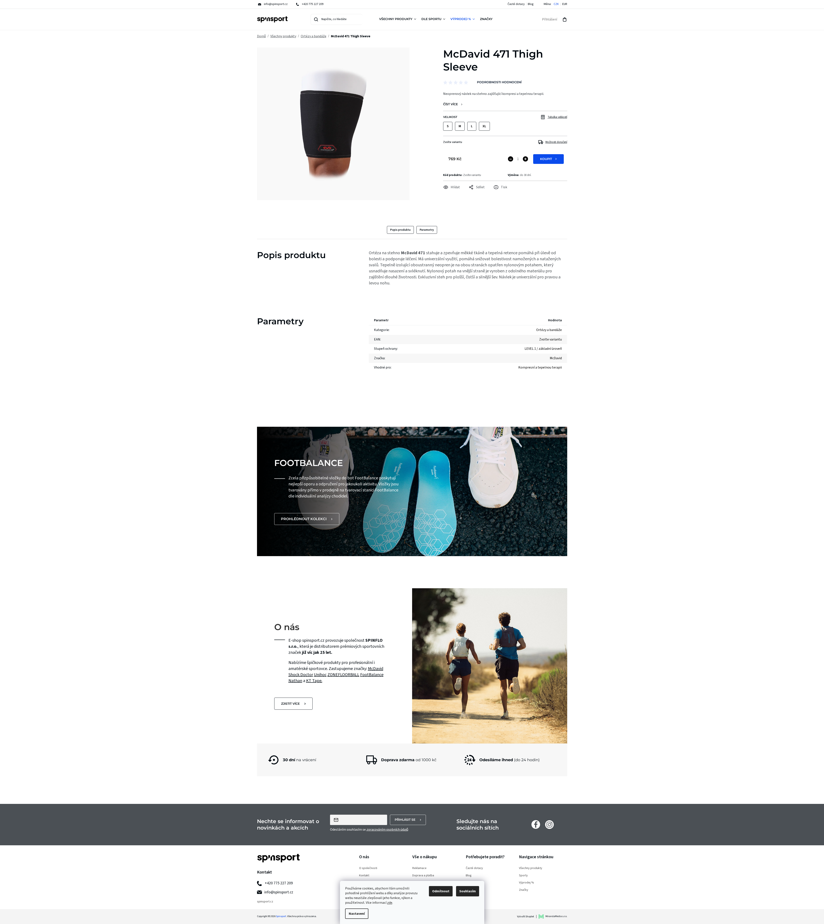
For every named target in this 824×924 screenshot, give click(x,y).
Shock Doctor (300, 675)
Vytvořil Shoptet (525, 916)
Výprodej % (526, 883)
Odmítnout (440, 891)
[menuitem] (398, 19)
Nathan (295, 681)
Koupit (546, 159)
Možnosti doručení (556, 142)
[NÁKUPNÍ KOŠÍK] (564, 19)
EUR (564, 4)
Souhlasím (467, 891)
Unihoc (320, 675)
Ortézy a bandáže (549, 330)
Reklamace (419, 868)
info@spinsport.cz (278, 892)
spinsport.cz (265, 902)
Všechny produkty (530, 868)
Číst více (450, 104)
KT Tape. (314, 681)
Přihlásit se (405, 820)
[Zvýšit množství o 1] (525, 159)
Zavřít (467, 193)
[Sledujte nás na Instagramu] (549, 824)
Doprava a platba (423, 876)
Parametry (427, 230)
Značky (523, 890)
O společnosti (368, 868)
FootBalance (371, 675)
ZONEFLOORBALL (343, 675)
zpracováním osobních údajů (387, 829)
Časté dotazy (516, 4)
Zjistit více (290, 704)
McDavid (375, 669)
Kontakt (364, 876)
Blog (531, 4)
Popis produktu (400, 230)
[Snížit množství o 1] (510, 159)
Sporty (523, 876)
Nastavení (357, 913)
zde (389, 902)
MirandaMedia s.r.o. (556, 916)
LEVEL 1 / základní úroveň (543, 348)
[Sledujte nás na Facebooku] (535, 824)
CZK (556, 4)
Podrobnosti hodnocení (499, 82)
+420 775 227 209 (279, 883)
